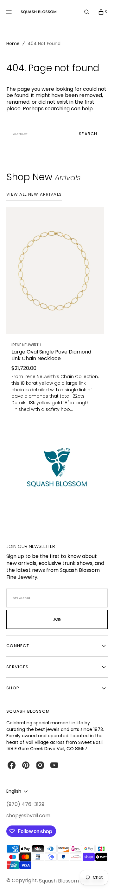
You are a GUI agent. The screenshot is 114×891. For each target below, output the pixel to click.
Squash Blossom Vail (64, 880)
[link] (55, 270)
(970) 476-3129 (25, 804)
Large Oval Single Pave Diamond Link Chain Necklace (51, 355)
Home (13, 43)
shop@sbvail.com (28, 815)
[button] (86, 12)
